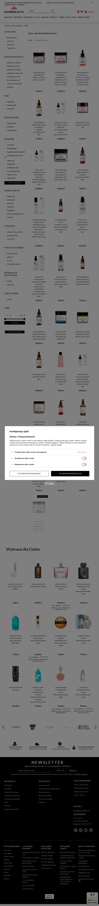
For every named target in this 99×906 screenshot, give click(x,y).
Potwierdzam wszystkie (70, 473)
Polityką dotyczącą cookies (64, 440)
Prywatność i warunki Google (51, 445)
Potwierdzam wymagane (29, 473)
